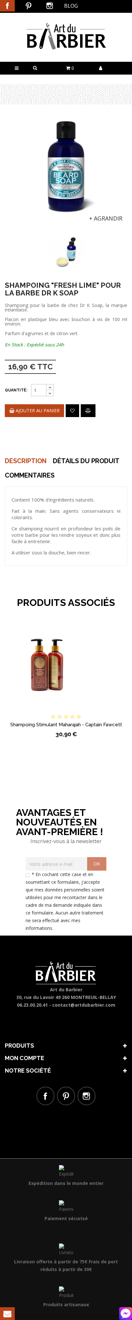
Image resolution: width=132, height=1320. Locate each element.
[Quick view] (110, 710)
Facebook (7, 5)
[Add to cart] (22, 710)
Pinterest (28, 5)
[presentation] (13, 245)
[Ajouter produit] (88, 410)
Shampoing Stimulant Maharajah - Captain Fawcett (66, 725)
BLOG (71, 5)
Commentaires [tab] (29, 475)
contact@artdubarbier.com (83, 1005)
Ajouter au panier (37, 410)
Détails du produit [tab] (86, 461)
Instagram (49, 5)
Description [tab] (25, 461)
